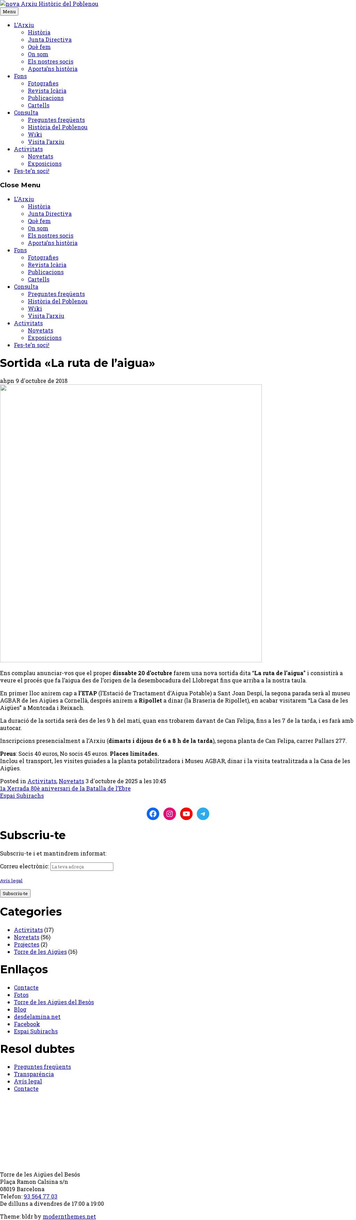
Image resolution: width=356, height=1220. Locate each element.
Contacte (26, 987)
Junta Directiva (50, 39)
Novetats (40, 156)
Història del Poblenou (58, 127)
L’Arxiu (24, 24)
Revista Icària (47, 90)
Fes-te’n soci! (31, 170)
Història (39, 32)
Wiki (35, 134)
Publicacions (46, 97)
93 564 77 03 (40, 1196)
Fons (20, 76)
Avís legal (11, 880)
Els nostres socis (50, 61)
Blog (20, 1009)
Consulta (26, 112)
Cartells (38, 105)
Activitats (28, 149)
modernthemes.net (69, 1216)
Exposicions (45, 163)
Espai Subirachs (22, 795)
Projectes (26, 944)
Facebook (27, 1023)
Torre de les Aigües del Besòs (54, 1002)
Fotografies (43, 83)
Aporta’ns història (53, 68)
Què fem (39, 46)
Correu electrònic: (24, 866)
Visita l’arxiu (46, 141)
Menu (9, 11)
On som (38, 54)
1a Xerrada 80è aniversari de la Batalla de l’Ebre (65, 788)
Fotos (21, 994)
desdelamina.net (37, 1016)
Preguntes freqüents (56, 119)
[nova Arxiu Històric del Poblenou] (49, 3)
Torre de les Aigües (40, 951)
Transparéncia (34, 1074)
